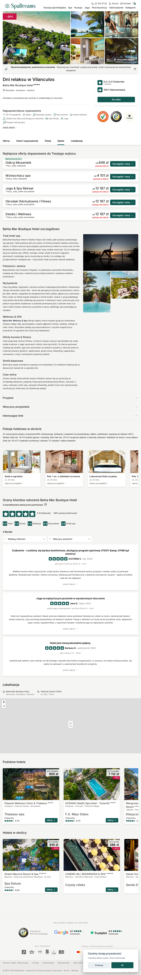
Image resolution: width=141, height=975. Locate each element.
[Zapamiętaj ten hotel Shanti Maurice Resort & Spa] (6, 842)
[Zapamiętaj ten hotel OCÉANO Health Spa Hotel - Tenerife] (67, 771)
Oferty (6, 140)
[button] (70, 726)
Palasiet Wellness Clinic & (25, 803)
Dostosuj (99, 965)
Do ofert (116, 99)
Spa (70, 7)
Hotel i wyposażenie (27, 140)
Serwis (67, 970)
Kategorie (130, 7)
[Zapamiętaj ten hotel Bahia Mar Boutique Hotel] (135, 14)
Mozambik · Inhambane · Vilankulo (20, 90)
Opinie (60, 140)
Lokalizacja (77, 140)
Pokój (48, 140)
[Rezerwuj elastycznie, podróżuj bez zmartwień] (135, 69)
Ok (122, 965)
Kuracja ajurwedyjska (55, 7)
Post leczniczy (99, 7)
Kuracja (78, 7)
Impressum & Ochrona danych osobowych (44, 970)
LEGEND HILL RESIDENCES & (85, 874)
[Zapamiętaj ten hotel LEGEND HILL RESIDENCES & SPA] (67, 842)
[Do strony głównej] (21, 5)
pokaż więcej (9, 127)
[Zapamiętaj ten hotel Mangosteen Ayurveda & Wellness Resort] (127, 771)
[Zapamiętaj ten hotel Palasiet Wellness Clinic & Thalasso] (6, 771)
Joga (87, 7)
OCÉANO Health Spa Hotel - (87, 803)
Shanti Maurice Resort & (21, 874)
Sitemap (74, 970)
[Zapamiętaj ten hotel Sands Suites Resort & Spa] (127, 842)
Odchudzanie (116, 7)
